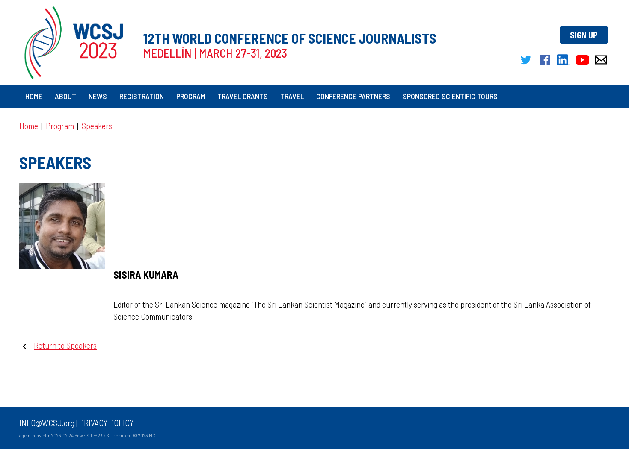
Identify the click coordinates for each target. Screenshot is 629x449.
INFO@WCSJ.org (46, 422)
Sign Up (584, 35)
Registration (141, 96)
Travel (292, 96)
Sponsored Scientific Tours (450, 96)
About (65, 96)
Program (190, 96)
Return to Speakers (65, 345)
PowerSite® (85, 435)
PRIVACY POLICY (106, 422)
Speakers (97, 125)
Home (33, 96)
